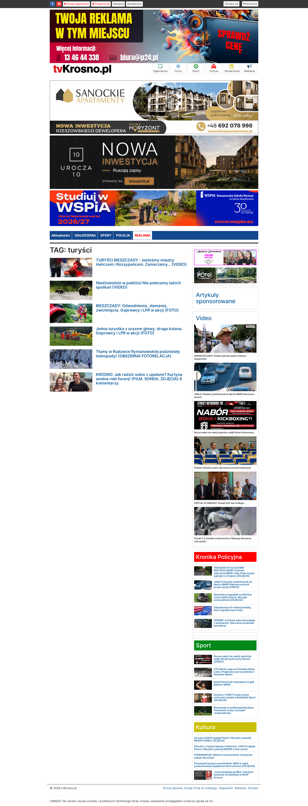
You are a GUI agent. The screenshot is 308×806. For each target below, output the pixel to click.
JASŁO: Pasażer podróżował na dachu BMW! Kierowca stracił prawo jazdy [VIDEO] (233, 584)
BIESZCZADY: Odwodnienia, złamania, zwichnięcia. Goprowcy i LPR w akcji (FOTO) (137, 307)
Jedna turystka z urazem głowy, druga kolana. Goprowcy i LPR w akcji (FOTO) (139, 330)
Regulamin (226, 788)
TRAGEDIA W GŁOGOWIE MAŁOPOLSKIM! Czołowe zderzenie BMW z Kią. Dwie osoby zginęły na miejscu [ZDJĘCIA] (234, 571)
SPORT (105, 235)
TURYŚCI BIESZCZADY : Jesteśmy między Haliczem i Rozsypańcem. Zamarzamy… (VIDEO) (141, 262)
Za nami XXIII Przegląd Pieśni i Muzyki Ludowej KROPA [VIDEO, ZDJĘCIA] (222, 739)
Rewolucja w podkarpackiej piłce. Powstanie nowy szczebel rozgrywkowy (234, 710)
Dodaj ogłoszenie (77, 4)
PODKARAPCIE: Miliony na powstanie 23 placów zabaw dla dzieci (223, 756)
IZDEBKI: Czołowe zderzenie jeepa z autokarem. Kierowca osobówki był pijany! (234, 623)
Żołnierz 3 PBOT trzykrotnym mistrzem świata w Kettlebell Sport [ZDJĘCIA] (235, 697)
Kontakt (253, 788)
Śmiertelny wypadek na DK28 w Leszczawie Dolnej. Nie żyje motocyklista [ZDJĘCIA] (233, 597)
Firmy (178, 71)
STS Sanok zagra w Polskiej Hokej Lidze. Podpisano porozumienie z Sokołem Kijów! (234, 672)
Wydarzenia (232, 71)
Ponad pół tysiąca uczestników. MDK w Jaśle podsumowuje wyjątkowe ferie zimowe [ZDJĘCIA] (224, 765)
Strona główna (173, 788)
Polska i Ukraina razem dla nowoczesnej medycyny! (222, 467)
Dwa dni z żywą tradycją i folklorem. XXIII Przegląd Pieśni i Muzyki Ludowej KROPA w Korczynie (224, 747)
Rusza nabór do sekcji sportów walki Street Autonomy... (225, 432)
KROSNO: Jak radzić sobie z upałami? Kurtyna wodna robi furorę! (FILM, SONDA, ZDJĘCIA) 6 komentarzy (139, 378)
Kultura (205, 727)
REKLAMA (142, 235)
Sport (195, 71)
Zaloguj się (231, 3)
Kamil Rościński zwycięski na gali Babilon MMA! (234, 683)
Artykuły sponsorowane (215, 298)
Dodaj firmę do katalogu (200, 788)
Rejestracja (250, 3)
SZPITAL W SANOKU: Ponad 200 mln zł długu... (220, 503)
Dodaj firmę (102, 4)
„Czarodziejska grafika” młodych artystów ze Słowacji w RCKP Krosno (234, 774)
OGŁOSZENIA (85, 235)
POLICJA (123, 235)
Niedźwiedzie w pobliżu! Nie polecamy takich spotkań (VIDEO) (138, 285)
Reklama (118, 4)
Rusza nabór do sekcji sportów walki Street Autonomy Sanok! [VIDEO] (232, 659)
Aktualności (134, 4)
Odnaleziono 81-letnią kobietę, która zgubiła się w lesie (232, 609)
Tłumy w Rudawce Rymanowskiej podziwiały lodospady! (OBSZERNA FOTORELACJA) (138, 353)
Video (204, 318)
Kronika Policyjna (219, 556)
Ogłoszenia (160, 71)
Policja (214, 71)
